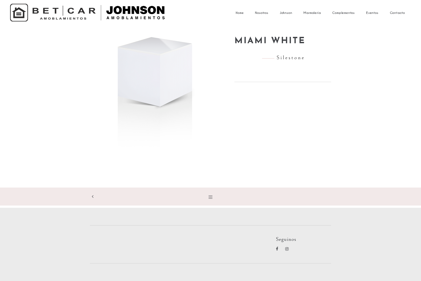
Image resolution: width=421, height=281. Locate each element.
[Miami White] (159, 98)
